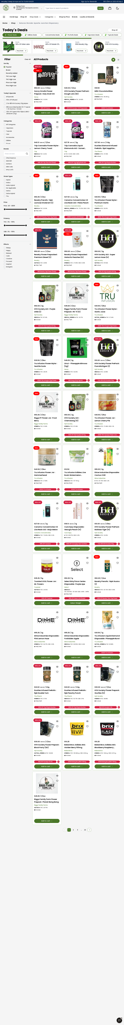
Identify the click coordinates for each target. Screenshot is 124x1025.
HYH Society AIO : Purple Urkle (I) (44, 310)
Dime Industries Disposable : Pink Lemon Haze (46, 637)
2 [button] (73, 830)
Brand (8, 70)
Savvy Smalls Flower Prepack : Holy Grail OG (44, 92)
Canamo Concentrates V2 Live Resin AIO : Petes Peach (76, 201)
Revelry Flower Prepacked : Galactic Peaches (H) (76, 255)
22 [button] (85, 830)
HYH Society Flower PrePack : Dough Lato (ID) (77, 92)
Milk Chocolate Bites (104, 91)
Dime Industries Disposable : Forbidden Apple (77, 637)
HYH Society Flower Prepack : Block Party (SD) (46, 746)
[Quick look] (57, 68)
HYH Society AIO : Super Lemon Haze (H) (105, 255)
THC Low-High (11, 76)
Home (5, 23)
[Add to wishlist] (57, 73)
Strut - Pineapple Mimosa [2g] (75, 364)
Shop (13, 23)
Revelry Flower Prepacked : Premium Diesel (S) (46, 255)
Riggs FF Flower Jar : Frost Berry (45, 419)
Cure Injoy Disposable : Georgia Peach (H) (74, 528)
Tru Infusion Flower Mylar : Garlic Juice (106, 310)
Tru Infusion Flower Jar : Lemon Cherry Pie (105, 419)
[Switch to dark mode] (117, 8)
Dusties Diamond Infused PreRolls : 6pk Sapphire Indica (106, 147)
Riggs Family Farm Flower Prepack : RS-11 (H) (75, 310)
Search (100, 8)
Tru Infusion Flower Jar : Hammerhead (44, 473)
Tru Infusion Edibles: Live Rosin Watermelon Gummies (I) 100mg (75, 474)
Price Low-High (11, 82)
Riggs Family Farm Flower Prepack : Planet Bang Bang (46, 800)
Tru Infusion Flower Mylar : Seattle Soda (45, 364)
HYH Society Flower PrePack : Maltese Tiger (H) (107, 528)
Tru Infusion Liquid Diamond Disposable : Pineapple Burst (107, 637)
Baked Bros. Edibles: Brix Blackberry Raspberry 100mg (105, 746)
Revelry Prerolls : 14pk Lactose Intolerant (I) (43, 201)
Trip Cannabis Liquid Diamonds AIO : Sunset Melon (74, 147)
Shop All (115, 30)
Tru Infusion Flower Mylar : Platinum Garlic (106, 201)
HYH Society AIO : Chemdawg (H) (71, 419)
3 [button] (77, 830)
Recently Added (11, 73)
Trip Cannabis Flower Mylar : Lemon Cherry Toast (46, 146)
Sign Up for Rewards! (71, 1)
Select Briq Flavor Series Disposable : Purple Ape (74, 582)
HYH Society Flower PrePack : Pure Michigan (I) (107, 364)
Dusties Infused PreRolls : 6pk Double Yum (45, 691)
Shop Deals (20, 51)
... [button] (81, 830)
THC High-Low (11, 79)
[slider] (5, 209)
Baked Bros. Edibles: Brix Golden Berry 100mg (74, 746)
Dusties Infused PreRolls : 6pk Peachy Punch (75, 691)
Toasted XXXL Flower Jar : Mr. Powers (45, 582)
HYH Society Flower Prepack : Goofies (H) (107, 691)
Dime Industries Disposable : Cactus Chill (107, 473)
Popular (9, 67)
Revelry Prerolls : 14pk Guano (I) (107, 582)
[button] (89, 830)
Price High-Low (11, 86)
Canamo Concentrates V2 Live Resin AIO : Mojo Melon (46, 528)
